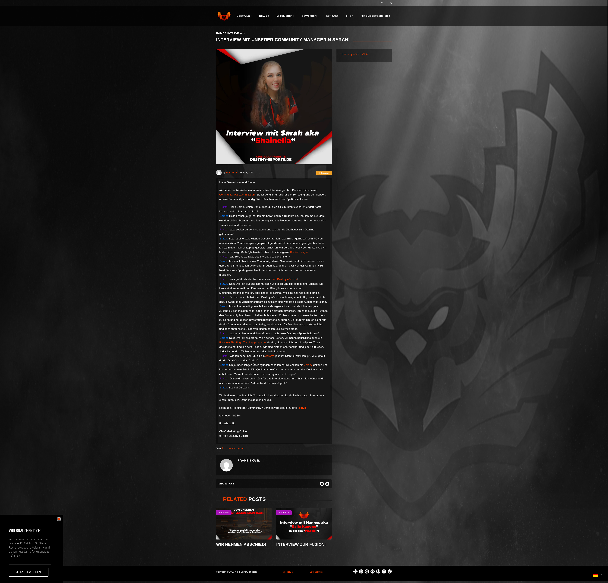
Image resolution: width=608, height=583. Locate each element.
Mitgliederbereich (374, 15)
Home (220, 33)
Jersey (269, 355)
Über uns (243, 15)
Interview (234, 33)
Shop (349, 15)
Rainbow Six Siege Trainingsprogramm (242, 342)
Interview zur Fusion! (301, 544)
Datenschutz (316, 572)
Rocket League (299, 252)
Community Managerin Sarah (237, 194)
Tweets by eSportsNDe (354, 54)
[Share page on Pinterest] (327, 484)
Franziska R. (232, 172)
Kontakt (332, 15)
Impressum (287, 572)
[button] (59, 519)
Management (238, 448)
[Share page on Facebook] (322, 484)
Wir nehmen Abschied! (241, 544)
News (263, 15)
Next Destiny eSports (284, 279)
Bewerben (309, 15)
